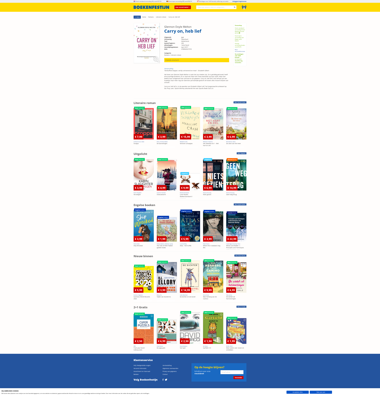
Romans (151, 17)
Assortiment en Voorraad (142, 371)
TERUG (138, 17)
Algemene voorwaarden (170, 368)
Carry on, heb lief (174, 17)
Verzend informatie (140, 368)
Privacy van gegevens (170, 371)
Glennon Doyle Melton (177, 26)
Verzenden (238, 378)
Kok (182, 37)
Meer (240, 102)
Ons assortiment (182, 7)
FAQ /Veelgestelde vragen (142, 365)
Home (144, 17)
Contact (165, 374)
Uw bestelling (167, 365)
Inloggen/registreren (239, 1)
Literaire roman (161, 17)
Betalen (136, 374)
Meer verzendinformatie (240, 50)
